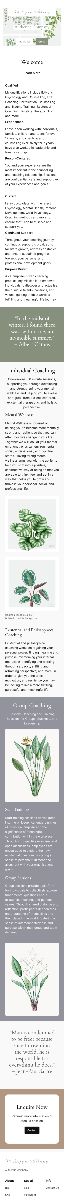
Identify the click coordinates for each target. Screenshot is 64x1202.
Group (42, 41)
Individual (24, 41)
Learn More (32, 73)
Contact (32, 1130)
